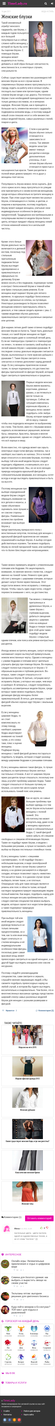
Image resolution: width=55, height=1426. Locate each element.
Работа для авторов (32, 1411)
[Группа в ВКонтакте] (5, 1421)
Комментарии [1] (46, 1010)
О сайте (7, 1411)
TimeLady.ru (17, 3)
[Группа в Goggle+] (19, 1421)
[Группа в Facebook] (10, 1421)
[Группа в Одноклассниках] (14, 1421)
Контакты (8, 1414)
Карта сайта (29, 1414)
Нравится (11, 1010)
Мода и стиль (47, 11)
